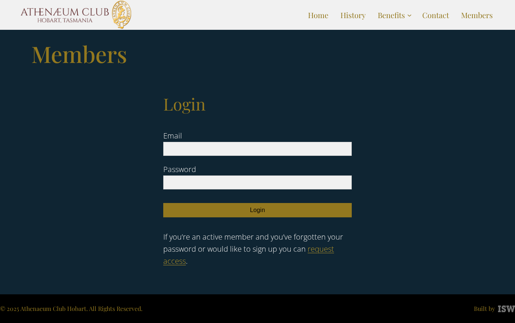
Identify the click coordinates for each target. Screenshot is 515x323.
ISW (506, 309)
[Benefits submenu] (409, 15)
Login (257, 210)
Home (318, 15)
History (353, 15)
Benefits (391, 15)
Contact (435, 15)
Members (477, 15)
